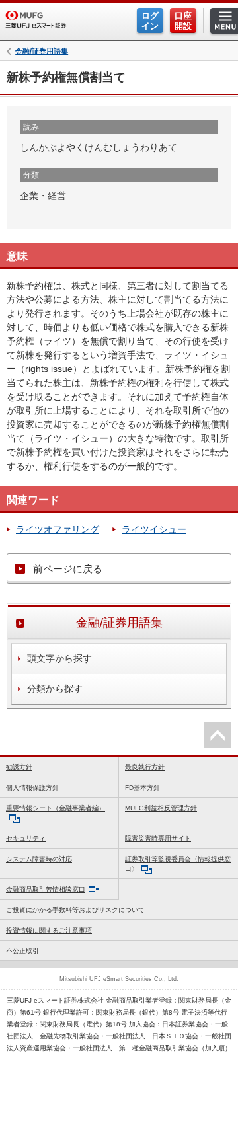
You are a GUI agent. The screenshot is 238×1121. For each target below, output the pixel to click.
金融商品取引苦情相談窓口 (45, 889)
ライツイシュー (154, 529)
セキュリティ (26, 838)
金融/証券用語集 (41, 51)
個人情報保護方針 (32, 787)
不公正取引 (22, 950)
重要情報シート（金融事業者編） (55, 808)
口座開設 (183, 21)
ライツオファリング (57, 529)
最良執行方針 (145, 767)
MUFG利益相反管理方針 (161, 808)
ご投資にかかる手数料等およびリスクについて (75, 909)
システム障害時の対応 (39, 859)
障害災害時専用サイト (158, 838)
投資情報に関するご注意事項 (49, 930)
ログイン (150, 21)
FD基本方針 (142, 787)
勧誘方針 (19, 767)
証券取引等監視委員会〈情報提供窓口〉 (178, 863)
